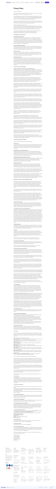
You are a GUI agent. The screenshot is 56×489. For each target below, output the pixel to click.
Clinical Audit (23, 476)
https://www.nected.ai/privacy (35, 17)
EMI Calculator (31, 476)
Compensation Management (38, 460)
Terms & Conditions (40, 487)
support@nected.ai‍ (39, 329)
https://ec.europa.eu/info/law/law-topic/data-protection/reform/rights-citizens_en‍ (26, 278)
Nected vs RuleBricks (24, 449)
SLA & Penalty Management (15, 472)
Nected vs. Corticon (24, 450)
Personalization (16, 463)
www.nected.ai (16, 14)
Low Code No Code (38, 463)
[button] (14, 2)
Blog (44, 449)
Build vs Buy (23, 451)
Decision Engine (16, 452)
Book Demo (42, 2)
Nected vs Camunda (31, 450)
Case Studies (27, 2)
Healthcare (40, 451)
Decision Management (24, 463)
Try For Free (47, 2)
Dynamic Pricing (31, 463)
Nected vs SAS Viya (31, 453)
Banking (37, 452)
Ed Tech (37, 449)
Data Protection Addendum (52, 487)
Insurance (37, 450)
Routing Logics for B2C (17, 476)
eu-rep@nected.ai (18, 417)
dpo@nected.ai (29, 424)
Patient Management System (46, 472)
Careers (45, 451)
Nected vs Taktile (31, 449)
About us (45, 450)
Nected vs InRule (23, 453)
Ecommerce (40, 450)
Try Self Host (38, 2)
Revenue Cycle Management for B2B (16, 467)
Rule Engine (15, 449)
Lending (37, 451)
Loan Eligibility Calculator (16, 481)
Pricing (21, 2)
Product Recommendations (23, 470)
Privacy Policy (45, 487)
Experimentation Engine (17, 451)
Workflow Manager (16, 450)
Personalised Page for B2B (32, 470)
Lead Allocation (46, 476)
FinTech (40, 449)
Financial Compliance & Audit (24, 467)
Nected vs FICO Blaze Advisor (31, 452)
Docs (24, 2)
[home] (8, 2)
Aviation (40, 452)
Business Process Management (23, 458)
